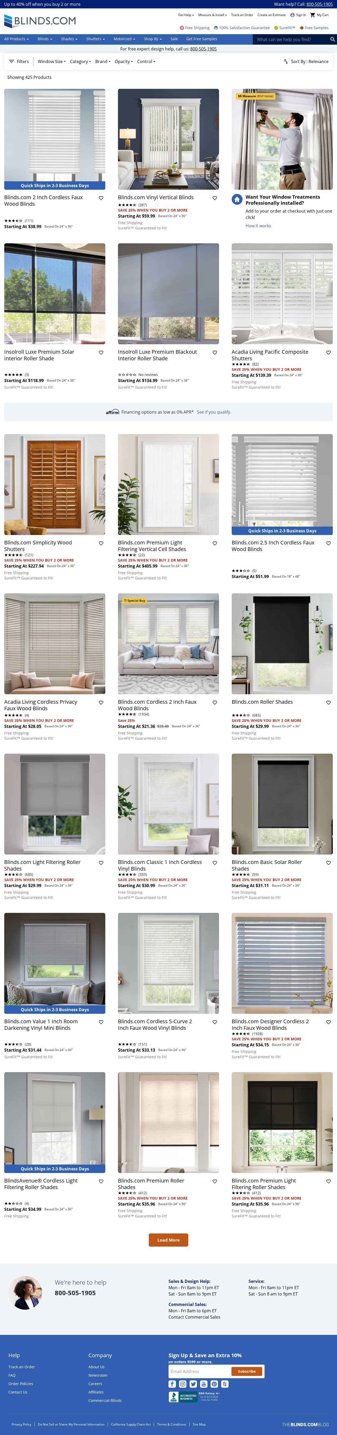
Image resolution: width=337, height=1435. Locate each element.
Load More (168, 1240)
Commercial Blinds (105, 1400)
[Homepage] (40, 21)
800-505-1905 (319, 4)
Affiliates (96, 1392)
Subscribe (247, 1371)
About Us (96, 1366)
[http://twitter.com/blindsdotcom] (193, 1384)
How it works (258, 226)
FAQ (12, 1375)
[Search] (333, 39)
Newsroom (97, 1375)
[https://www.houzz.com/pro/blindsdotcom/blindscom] (225, 1384)
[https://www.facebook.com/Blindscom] (172, 1384)
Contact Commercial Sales (194, 1317)
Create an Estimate (271, 15)
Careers (95, 1383)
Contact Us (17, 1392)
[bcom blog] (305, 1424)
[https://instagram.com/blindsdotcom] (182, 1384)
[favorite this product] (101, 198)
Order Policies (20, 1383)
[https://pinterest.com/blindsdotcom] (214, 1384)
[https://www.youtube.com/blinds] (203, 1384)
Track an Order (242, 15)
